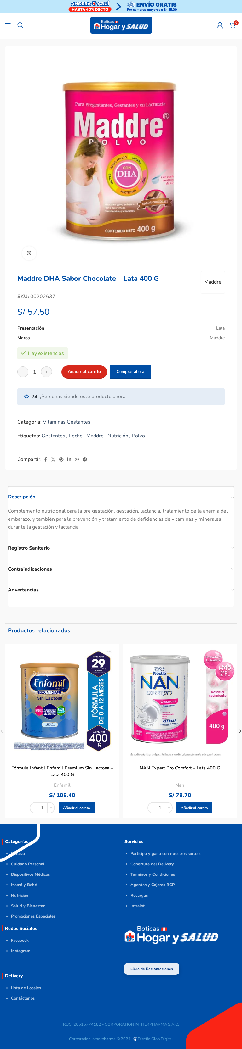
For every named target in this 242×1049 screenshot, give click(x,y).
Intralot (137, 906)
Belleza (18, 854)
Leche (76, 435)
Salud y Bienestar (28, 906)
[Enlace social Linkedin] (69, 459)
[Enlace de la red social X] (53, 459)
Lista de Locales (26, 988)
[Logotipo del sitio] (121, 24)
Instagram (20, 951)
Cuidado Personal (27, 864)
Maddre (213, 282)
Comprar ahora (130, 372)
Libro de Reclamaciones (151, 968)
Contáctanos (23, 998)
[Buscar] (20, 25)
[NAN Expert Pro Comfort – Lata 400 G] (180, 701)
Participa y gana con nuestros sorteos (165, 854)
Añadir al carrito (84, 372)
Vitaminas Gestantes (66, 422)
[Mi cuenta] (220, 25)
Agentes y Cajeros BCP (152, 885)
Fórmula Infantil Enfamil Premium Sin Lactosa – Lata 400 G (62, 771)
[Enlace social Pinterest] (61, 459)
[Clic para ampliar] (29, 253)
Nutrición (117, 435)
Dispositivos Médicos (30, 874)
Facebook (20, 940)
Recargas (139, 895)
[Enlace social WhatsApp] (77, 459)
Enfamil (62, 785)
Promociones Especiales (33, 916)
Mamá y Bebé (24, 885)
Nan (180, 785)
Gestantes (53, 435)
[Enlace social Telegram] (85, 459)
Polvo (138, 435)
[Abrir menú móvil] (8, 25)
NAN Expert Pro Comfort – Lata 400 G (180, 768)
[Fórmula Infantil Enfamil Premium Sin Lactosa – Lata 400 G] (62, 701)
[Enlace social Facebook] (45, 459)
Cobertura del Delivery (152, 864)
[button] (77, 807)
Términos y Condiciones (152, 874)
